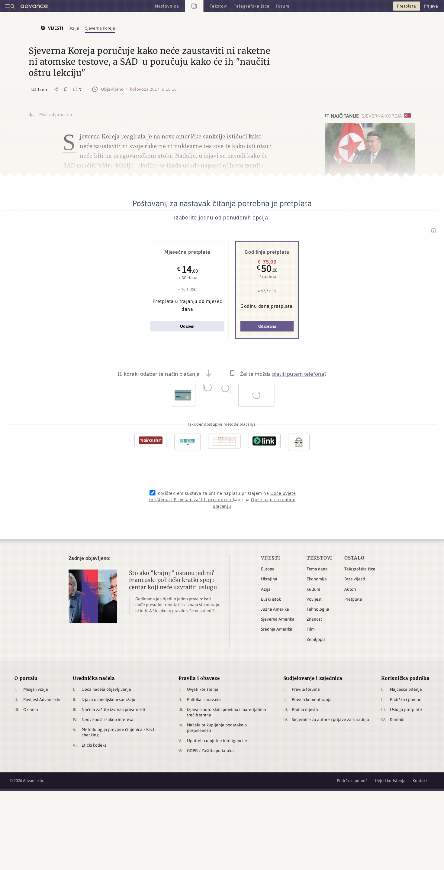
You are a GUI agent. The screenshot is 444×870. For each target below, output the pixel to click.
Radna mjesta (305, 709)
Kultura (313, 589)
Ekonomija (317, 578)
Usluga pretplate (406, 709)
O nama (30, 709)
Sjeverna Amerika (277, 619)
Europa (268, 568)
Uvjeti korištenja (202, 689)
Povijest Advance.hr (42, 699)
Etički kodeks (94, 745)
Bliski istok (271, 599)
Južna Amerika (275, 609)
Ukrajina (269, 578)
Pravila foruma (306, 689)
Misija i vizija (35, 689)
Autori (350, 589)
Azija (266, 589)
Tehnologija (318, 609)
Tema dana (317, 568)
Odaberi (187, 326)
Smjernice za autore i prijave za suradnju (330, 719)
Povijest (314, 599)
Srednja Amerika (276, 629)
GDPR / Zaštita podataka (210, 750)
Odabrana (267, 326)
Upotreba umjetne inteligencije (217, 740)
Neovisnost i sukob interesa (108, 719)
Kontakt (397, 719)
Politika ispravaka (204, 699)
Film (311, 629)
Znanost (314, 619)
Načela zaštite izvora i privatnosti (113, 709)
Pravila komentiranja (312, 699)
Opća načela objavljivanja (106, 689)
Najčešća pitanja (406, 689)
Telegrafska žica (359, 568)
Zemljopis (316, 639)
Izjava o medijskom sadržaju (108, 699)
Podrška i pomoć (405, 699)
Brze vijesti (354, 578)
